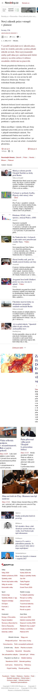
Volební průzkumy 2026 (9, 575)
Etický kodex (25, 678)
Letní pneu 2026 (25, 617)
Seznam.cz (25, 3)
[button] (6, 172)
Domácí (15, 220)
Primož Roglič (24, 584)
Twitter (13, 676)
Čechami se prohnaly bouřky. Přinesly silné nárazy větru (24, 194)
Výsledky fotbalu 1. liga (9, 598)
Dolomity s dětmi (7, 632)
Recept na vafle (25, 606)
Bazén (17, 647)
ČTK (8, 30)
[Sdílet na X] (12, 151)
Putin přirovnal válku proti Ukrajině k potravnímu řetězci (27, 444)
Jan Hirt (22, 578)
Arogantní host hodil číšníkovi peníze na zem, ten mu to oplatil (24, 281)
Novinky (3, 30)
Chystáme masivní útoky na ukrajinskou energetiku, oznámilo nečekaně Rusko (23, 304)
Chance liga (6, 595)
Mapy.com (24, 637)
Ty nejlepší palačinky (27, 595)
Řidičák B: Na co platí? (27, 626)
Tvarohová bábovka (26, 603)
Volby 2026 (5, 572)
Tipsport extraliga (7, 601)
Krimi (14, 244)
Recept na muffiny (26, 598)
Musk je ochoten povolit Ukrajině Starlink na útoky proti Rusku (23, 172)
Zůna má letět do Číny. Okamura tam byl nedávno (19, 497)
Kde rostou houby (25, 640)
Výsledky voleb (7, 578)
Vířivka (32, 654)
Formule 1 (5, 606)
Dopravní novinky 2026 (27, 623)
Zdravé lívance (25, 601)
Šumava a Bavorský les (9, 623)
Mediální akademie (13, 678)
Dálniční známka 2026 (27, 620)
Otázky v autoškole (26, 629)
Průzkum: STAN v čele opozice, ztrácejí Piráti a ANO (24, 216)
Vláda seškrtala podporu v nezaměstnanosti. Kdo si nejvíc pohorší (8, 445)
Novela (31, 157)
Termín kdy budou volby (10, 581)
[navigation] (2, 3)
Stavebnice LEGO (12, 661)
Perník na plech (25, 609)
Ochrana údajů (12, 680)
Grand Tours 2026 (26, 587)
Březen (3, 160)
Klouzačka (27, 651)
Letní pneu (9, 665)
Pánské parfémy (24, 668)
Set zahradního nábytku (10, 654)
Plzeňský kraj (17, 331)
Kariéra (26, 676)
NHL (3, 609)
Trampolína (10, 651)
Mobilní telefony (26, 658)
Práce (25, 157)
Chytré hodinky (12, 668)
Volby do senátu (7, 584)
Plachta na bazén (26, 647)
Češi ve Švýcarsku (8, 626)
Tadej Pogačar (25, 581)
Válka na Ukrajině (18, 178)
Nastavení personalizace (19, 682)
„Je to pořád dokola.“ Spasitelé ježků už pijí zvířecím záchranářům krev (24, 326)
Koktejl (15, 287)
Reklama (20, 676)
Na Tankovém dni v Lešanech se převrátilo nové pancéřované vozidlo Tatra (24, 239)
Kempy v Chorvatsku (9, 617)
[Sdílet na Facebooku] (9, 151)
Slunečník (18, 651)
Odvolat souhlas (24, 680)
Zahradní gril (24, 654)
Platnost (11, 160)
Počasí (15, 200)
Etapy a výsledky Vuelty (28, 575)
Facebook (5, 676)
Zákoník (18, 157)
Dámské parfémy (25, 661)
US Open (5, 603)
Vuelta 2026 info (25, 572)
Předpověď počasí (11, 640)
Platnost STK (24, 632)
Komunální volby (7, 587)
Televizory (27, 665)
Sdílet (13, 37)
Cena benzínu (8, 644)
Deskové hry (18, 665)
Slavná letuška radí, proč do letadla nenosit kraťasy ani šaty (24, 260)
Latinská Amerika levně (9, 629)
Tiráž (32, 676)
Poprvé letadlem (7, 620)
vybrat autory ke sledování (8, 33)
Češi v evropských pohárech (23, 644)
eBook (6, 37)
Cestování (16, 264)
